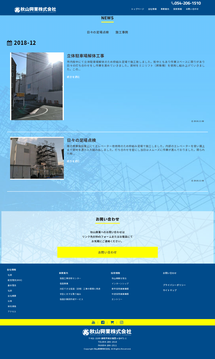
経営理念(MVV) (15, 280)
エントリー (117, 299)
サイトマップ (170, 290)
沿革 (10, 301)
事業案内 (165, 8)
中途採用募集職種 (120, 293)
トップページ (137, 8)
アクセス (12, 311)
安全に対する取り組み (70, 293)
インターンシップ (120, 283)
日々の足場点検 (98, 32)
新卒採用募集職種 (120, 288)
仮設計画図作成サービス (71, 299)
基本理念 (12, 285)
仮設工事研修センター (70, 278)
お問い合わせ (192, 8)
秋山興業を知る (119, 278)
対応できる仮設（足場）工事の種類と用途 (80, 288)
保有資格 (12, 306)
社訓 (10, 290)
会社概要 (12, 295)
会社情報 (152, 8)
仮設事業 (64, 283)
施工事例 (122, 32)
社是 (10, 274)
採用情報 (177, 8)
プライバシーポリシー (174, 285)
